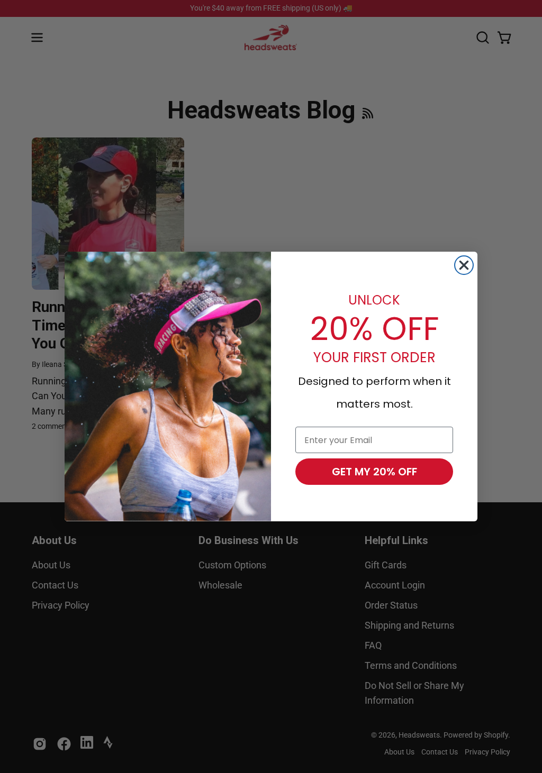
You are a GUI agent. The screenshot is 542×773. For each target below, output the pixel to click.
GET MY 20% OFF (374, 471)
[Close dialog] (464, 265)
